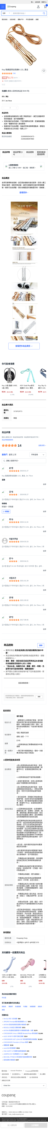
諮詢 (40, 645)
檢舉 (39, 697)
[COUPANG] (8, 1096)
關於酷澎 (4, 1070)
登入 (32, 2)
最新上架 (12, 454)
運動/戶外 (21, 19)
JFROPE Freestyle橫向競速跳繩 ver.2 (15, 1022)
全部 (4, 13)
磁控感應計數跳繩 (9, 1060)
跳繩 (37, 19)
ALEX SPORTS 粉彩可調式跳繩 (13, 1036)
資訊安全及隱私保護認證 (18, 1077)
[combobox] (38, 454)
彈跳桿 (11, 1006)
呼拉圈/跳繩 (29, 19)
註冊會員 (37, 2)
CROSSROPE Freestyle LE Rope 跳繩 (16, 1042)
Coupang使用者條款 (31, 1070)
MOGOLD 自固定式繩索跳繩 (12, 1027)
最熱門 (4, 454)
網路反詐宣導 (6, 1080)
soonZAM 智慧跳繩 (10, 1048)
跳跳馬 (4, 1006)
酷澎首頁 (4, 19)
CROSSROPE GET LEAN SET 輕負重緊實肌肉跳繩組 (20, 1039)
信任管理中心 (16, 1073)
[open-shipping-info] (23, 91)
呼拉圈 (4, 998)
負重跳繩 (18, 1006)
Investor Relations (16, 1070)
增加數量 (3, 108)
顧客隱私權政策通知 (30, 1073)
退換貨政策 (5, 1073)
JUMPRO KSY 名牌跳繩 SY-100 (14, 1054)
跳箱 (3, 1010)
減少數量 (16, 108)
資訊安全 (4, 1077)
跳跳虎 (40, 1006)
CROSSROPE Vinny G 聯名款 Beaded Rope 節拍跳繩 (21, 1033)
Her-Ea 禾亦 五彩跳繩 (10, 1019)
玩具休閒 (12, 19)
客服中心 (44, 2)
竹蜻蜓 (25, 1006)
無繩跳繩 (32, 1006)
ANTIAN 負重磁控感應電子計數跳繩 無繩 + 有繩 (18, 1030)
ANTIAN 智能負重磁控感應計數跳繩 (15, 1024)
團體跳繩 (6, 1045)
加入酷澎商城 (33, 1077)
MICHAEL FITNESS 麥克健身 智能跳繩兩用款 (18, 1057)
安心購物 (42, 1073)
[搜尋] (44, 13)
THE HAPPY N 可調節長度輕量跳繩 (15, 1051)
